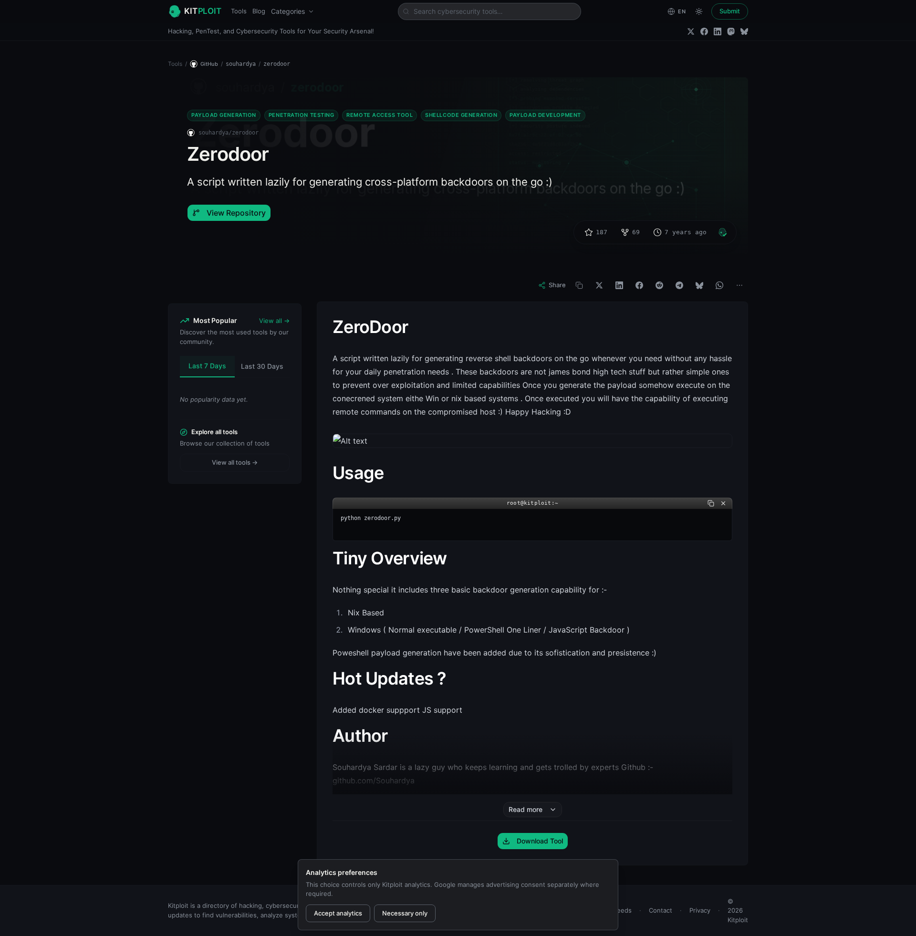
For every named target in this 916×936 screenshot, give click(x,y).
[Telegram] (679, 285)
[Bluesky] (744, 31)
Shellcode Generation (461, 115)
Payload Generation (223, 115)
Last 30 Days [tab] (262, 366)
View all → (274, 320)
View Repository (236, 213)
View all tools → (235, 462)
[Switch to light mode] (699, 11)
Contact (660, 910)
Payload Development (545, 115)
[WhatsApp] (719, 285)
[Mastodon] (731, 31)
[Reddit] (659, 285)
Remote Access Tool (379, 115)
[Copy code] (711, 503)
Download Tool (540, 841)
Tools (239, 11)
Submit (729, 11)
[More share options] (739, 285)
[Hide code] (723, 503)
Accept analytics (338, 913)
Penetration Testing (301, 115)
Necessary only (404, 913)
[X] (599, 285)
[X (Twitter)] (691, 31)
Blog (258, 11)
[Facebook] (704, 31)
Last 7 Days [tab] (207, 366)
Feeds (623, 910)
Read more (525, 809)
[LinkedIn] (717, 31)
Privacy (699, 910)
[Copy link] (579, 285)
